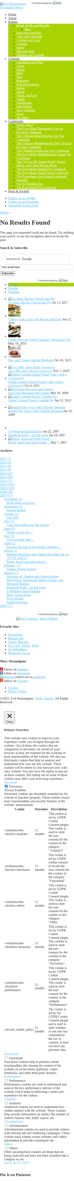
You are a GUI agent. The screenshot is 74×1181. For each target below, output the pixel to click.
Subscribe (8, 273)
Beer (28, 29)
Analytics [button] (10, 1099)
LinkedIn (39, 677)
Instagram (23, 673)
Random (13, 292)
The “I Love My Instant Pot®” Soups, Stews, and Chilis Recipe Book (41, 163)
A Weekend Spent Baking (25, 431)
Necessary (15, 786)
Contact (13, 688)
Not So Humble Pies (29, 184)
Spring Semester (17, 602)
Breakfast (22, 80)
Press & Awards (18, 191)
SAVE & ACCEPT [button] (16, 1163)
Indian (20, 88)
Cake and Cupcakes (29, 36)
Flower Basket (16, 510)
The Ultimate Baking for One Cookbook (42, 150)
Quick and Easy (26, 95)
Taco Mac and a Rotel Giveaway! (30, 371)
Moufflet (22, 180)
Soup (19, 114)
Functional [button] (11, 1054)
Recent (12, 284)
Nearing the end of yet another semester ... (34, 547)
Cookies (21, 44)
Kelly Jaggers (44, 698)
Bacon (20, 69)
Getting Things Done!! (21, 569)
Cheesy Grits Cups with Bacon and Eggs (34, 319)
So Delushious (17, 649)
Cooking (14, 58)
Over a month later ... (20, 539)
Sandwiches (24, 103)
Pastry (20, 47)
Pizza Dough (15, 598)
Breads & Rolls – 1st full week (28, 435)
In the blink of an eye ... (22, 503)
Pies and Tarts (25, 51)
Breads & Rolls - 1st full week (26, 587)
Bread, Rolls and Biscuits (32, 25)
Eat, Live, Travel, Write (23, 645)
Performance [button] (12, 1076)
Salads (20, 99)
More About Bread (19, 595)
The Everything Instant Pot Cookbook (41, 169)
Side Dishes (24, 106)
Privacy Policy (17, 691)
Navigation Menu (11, 7)
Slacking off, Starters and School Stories (33, 576)
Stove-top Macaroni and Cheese (29, 393)
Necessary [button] (10, 782)
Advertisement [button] (13, 1121)
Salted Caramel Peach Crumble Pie (31, 400)
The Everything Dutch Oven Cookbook (42, 173)
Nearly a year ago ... (20, 532)
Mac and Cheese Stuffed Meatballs (30, 360)
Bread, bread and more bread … (29, 442)
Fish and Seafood (27, 84)
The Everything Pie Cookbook (36, 187)
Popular (13, 288)
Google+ (23, 681)
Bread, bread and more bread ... (27, 561)
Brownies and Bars (28, 33)
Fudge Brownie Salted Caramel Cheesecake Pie (39, 339)
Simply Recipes (18, 642)
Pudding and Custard (30, 55)
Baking (13, 22)
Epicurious (15, 634)
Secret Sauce (24, 125)
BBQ (19, 73)
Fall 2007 (13, 517)
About (12, 18)
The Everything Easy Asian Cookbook (41, 176)
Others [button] (8, 1144)
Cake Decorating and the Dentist (28, 525)
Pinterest (22, 669)
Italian (20, 92)
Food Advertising (40, 3)
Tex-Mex (22, 117)
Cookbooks (15, 121)
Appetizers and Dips (29, 62)
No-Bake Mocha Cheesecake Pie (29, 302)
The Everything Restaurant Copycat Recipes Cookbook (39, 130)
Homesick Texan (19, 653)
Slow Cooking (25, 110)
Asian (20, 66)
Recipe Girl (15, 638)
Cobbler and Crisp (28, 40)
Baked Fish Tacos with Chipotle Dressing (35, 411)
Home (12, 14)
